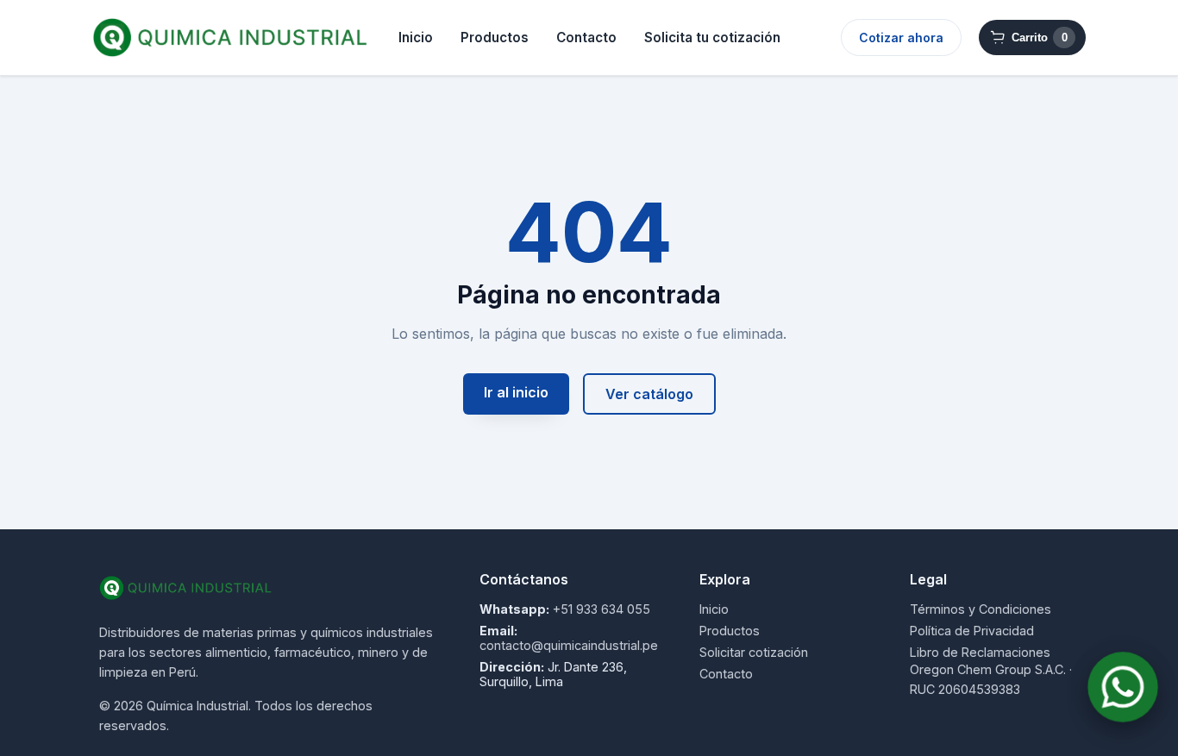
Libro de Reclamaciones (980, 652)
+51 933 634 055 (601, 609)
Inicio (415, 37)
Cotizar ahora (901, 37)
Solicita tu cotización (712, 37)
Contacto (586, 37)
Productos (495, 37)
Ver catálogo (649, 394)
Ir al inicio (516, 392)
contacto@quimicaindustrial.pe (568, 645)
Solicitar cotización (753, 652)
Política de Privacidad (972, 630)
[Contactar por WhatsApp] (1122, 687)
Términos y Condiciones (980, 609)
